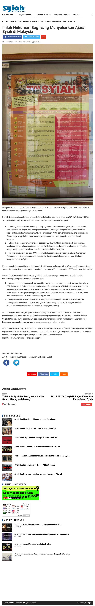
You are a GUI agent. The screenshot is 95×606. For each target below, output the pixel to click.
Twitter (55, 374)
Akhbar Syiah (9, 42)
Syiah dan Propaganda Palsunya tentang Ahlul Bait (36, 437)
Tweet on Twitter (33, 37)
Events (76, 15)
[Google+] (43, 37)
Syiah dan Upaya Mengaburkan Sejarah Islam (32, 544)
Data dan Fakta (20, 42)
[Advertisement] (47, 579)
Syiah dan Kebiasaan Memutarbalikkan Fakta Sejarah (37, 447)
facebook (87, 404)
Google (33, 374)
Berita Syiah (7, 15)
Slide (29, 42)
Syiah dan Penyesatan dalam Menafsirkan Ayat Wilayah (38, 474)
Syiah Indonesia (10, 603)
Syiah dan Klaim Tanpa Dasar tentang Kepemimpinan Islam (38, 524)
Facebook (44, 374)
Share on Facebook (14, 37)
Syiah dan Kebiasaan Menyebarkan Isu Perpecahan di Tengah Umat (41, 534)
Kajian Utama (25, 15)
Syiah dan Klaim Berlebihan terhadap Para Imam (35, 419)
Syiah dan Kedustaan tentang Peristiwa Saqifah (35, 428)
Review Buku (42, 15)
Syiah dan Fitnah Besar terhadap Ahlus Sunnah (34, 465)
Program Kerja (60, 15)
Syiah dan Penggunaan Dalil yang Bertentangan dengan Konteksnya (42, 554)
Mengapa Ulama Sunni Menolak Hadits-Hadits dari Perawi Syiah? (42, 456)
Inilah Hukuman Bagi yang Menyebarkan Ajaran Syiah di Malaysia (44, 29)
